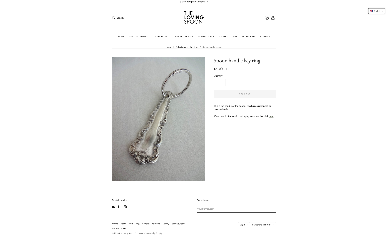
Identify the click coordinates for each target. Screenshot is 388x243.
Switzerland (261, 224)
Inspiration (205, 36)
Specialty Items (179, 223)
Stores (223, 36)
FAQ (235, 36)
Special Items (183, 36)
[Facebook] (118, 207)
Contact (265, 36)
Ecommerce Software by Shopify (148, 233)
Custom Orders (138, 36)
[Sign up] (274, 208)
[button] (376, 11)
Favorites (156, 223)
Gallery (166, 223)
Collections (160, 36)
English (242, 224)
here (271, 116)
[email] (113, 207)
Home (121, 36)
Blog (137, 223)
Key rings (194, 47)
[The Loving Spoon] (194, 18)
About (123, 223)
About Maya (248, 36)
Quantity (218, 75)
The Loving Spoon (126, 233)
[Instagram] (125, 207)
